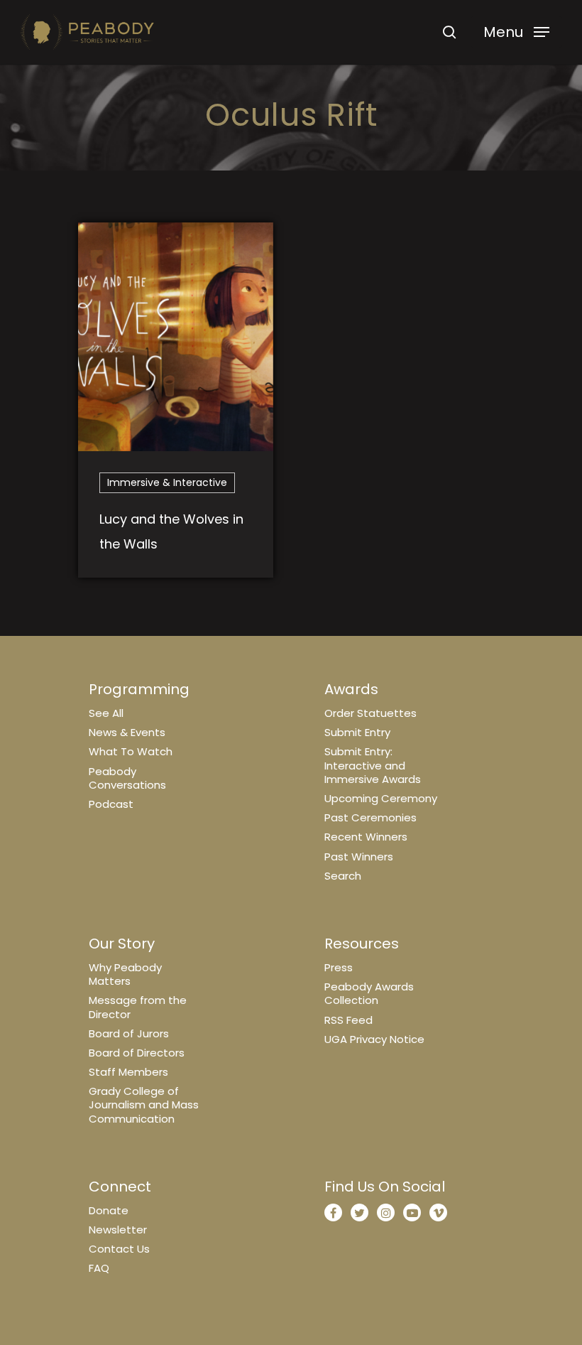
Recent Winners (365, 836)
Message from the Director (138, 1007)
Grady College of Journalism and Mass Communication (144, 1104)
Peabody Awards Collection (369, 993)
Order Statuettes (370, 713)
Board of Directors (137, 1052)
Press (338, 967)
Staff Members (128, 1071)
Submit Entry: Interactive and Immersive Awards (372, 765)
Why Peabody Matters (125, 974)
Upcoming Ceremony (380, 798)
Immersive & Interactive (167, 482)
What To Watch (130, 751)
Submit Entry (357, 732)
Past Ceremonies (370, 817)
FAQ (99, 1267)
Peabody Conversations (127, 778)
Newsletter (118, 1229)
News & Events (127, 732)
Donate (108, 1210)
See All (106, 713)
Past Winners (358, 856)
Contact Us (119, 1248)
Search (342, 875)
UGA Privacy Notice (374, 1039)
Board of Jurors (129, 1033)
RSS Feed (348, 1019)
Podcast (111, 803)
